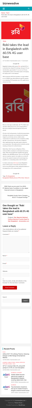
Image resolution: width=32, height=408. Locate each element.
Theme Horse (18, 403)
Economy (19, 372)
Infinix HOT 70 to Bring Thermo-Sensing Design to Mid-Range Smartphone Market (16, 355)
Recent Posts (9, 349)
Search (5, 297)
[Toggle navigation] (3, 9)
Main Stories (11, 362)
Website (5, 271)
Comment (6, 234)
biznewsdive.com (15, 60)
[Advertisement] (16, 326)
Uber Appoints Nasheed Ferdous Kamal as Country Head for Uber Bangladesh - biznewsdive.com (18, 219)
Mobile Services (20, 362)
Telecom (26, 178)
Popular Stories (7, 364)
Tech (4, 41)
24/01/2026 (14, 392)
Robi (19, 66)
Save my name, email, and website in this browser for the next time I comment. (14, 282)
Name (5, 255)
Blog (4, 352)
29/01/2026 (14, 382)
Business (5, 362)
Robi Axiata (15, 162)
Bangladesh (11, 176)
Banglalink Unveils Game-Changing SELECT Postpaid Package (18, 196)
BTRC (19, 178)
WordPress (21, 405)
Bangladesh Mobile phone (10, 178)
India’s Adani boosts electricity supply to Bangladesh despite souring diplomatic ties (18, 377)
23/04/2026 (6, 359)
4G (6, 176)
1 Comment (24, 60)
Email (5, 263)
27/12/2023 (6, 60)
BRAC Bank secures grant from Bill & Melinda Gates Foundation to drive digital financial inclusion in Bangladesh (16, 188)
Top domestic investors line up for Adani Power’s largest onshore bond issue (20, 388)
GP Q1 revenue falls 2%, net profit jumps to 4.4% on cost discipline (14, 367)
